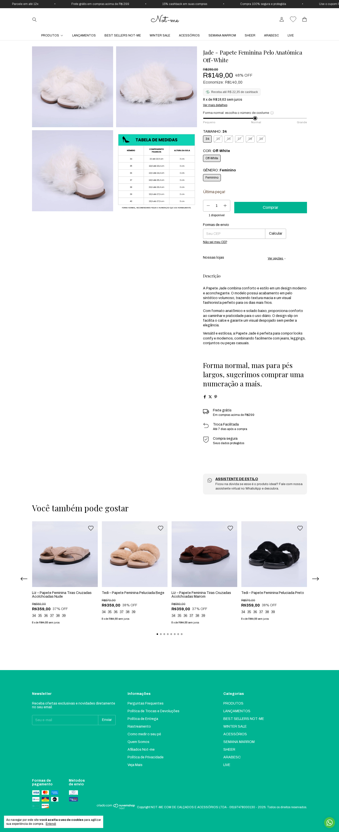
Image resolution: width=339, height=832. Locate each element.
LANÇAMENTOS (84, 35)
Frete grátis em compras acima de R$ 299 (93, 4)
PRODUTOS (50, 35)
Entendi (51, 824)
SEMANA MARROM (222, 35)
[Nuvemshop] (116, 808)
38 (58, 615)
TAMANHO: (215, 131)
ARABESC (271, 35)
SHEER (250, 35)
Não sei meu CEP (215, 242)
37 (52, 615)
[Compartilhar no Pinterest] (215, 397)
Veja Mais (135, 765)
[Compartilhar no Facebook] (204, 397)
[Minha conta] (281, 19)
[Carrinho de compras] (304, 19)
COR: (216, 151)
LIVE (291, 35)
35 (40, 615)
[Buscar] (34, 19)
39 (64, 615)
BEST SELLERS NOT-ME (122, 35)
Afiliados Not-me (141, 749)
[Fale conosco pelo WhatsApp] (329, 822)
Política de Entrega (143, 719)
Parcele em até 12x (18, 4)
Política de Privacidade (146, 757)
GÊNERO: (219, 170)
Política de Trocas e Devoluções (153, 711)
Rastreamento (139, 726)
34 (34, 615)
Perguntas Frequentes (146, 703)
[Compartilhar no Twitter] (210, 397)
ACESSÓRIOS (189, 35)
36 (46, 615)
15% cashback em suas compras (177, 4)
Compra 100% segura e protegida (256, 4)
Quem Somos (138, 742)
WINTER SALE (160, 35)
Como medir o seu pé (144, 734)
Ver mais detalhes (215, 105)
